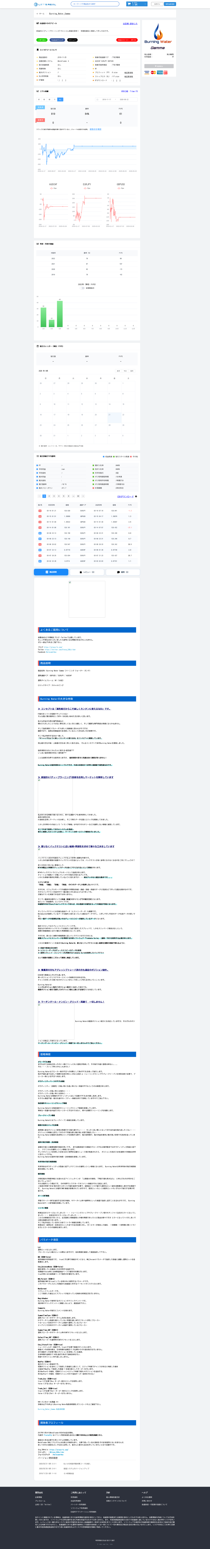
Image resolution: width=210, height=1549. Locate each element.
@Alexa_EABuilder (57, 1452)
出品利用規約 (76, 1501)
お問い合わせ (147, 1501)
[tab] (87, 572)
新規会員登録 (170, 4)
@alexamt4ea (51, 652)
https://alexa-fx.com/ (53, 647)
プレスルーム (40, 1501)
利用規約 (74, 1497)
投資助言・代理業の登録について (154, 1504)
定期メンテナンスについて (116, 1501)
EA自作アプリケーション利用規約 (83, 1512)
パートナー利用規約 (78, 1504)
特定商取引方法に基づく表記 (105, 1540)
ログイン (157, 4)
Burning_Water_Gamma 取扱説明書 (51, 1409)
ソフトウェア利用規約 (79, 1508)
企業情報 (38, 1497)
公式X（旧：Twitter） (43, 1504)
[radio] (39, 99)
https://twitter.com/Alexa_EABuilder (60, 649)
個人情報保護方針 (113, 1497)
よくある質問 (147, 1497)
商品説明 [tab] (53, 572)
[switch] (87, 288)
